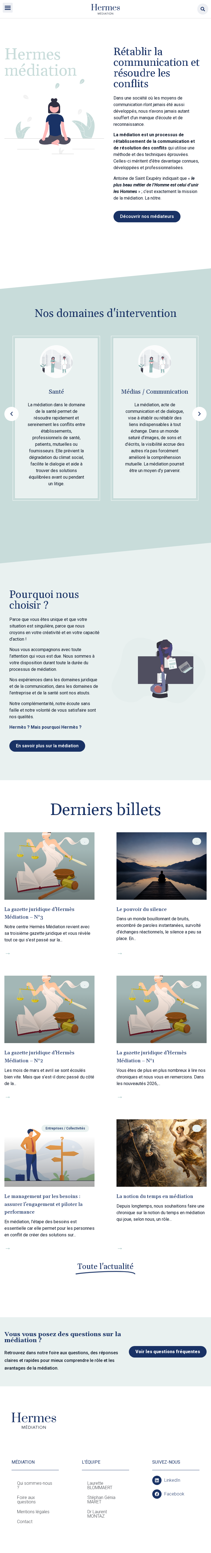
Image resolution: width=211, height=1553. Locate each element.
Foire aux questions (26, 1499)
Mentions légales (33, 1511)
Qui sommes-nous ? (34, 1485)
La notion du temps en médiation (154, 1196)
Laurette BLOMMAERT (99, 1485)
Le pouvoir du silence (141, 909)
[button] (8, 8)
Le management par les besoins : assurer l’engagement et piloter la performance (43, 1204)
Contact (24, 1521)
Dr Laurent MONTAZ (97, 1514)
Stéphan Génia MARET (101, 1499)
